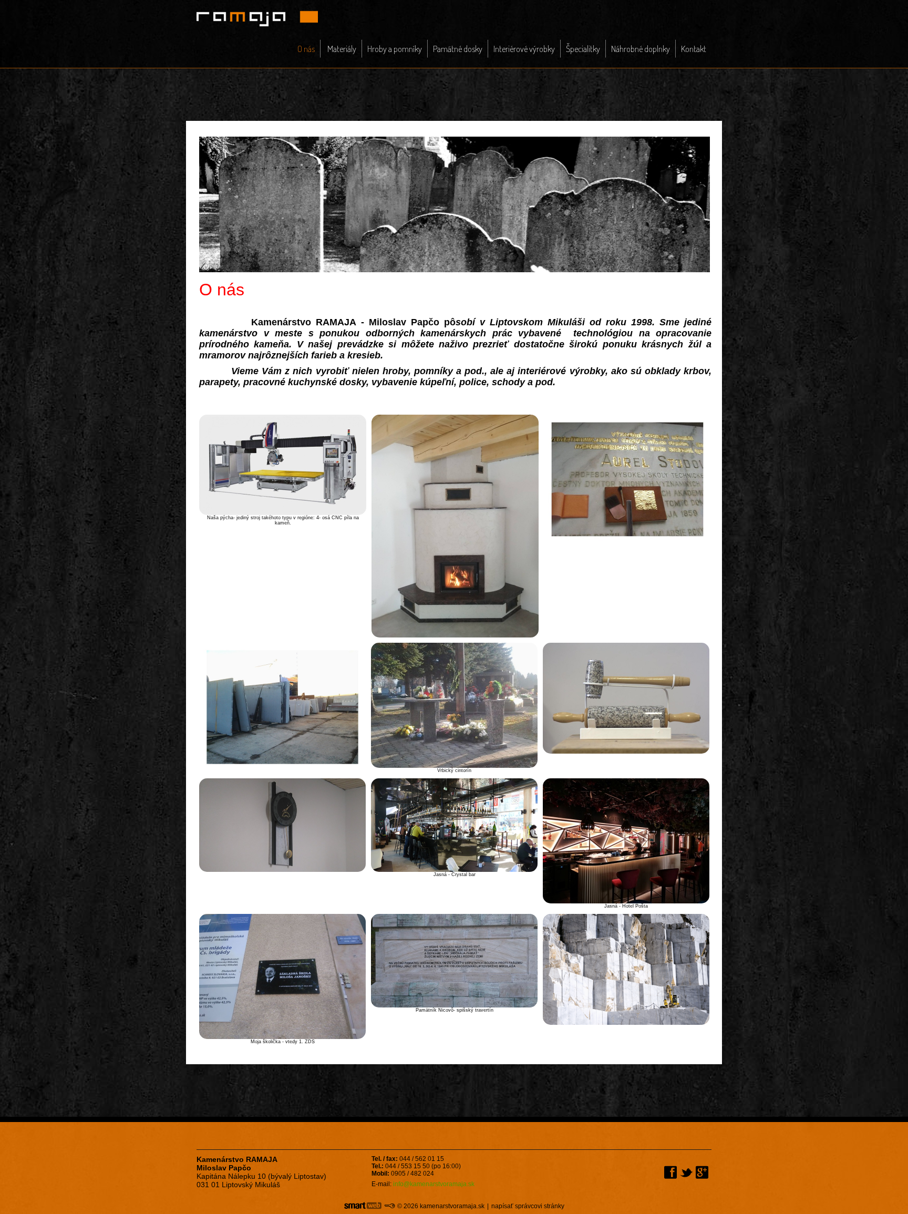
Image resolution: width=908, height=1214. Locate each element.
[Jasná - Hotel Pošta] (626, 840)
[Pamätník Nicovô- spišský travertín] (454, 960)
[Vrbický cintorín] (454, 704)
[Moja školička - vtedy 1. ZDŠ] (282, 976)
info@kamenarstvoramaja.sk (433, 1184)
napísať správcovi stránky (527, 1206)
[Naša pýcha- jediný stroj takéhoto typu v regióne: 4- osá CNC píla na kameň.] (282, 464)
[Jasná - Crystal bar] (454, 824)
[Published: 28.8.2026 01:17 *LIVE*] (389, 1206)
